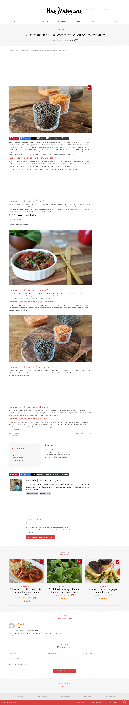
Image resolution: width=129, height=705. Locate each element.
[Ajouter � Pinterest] (89, 87)
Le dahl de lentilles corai (18, 219)
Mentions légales (80, 702)
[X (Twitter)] (45, 503)
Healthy (112, 21)
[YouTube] (84, 503)
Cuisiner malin (64, 30)
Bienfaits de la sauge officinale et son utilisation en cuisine (64, 590)
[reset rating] (21, 664)
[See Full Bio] (37, 489)
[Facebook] (32, 503)
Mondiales (62, 21)
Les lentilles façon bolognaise (20, 224)
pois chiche (18, 164)
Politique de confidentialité (96, 702)
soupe (65, 147)
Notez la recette (14, 664)
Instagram (20, 697)
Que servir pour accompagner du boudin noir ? (103, 590)
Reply (37, 630)
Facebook (66, 697)
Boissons (79, 21)
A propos (117, 702)
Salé (29, 21)
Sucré (15, 21)
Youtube (43, 697)
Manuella (72, 40)
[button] (117, 9)
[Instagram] (58, 503)
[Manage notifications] (124, 700)
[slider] (26, 601)
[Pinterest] (71, 503)
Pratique (96, 21)
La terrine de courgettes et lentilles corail (24, 222)
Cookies (109, 702)
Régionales (44, 21)
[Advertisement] (64, 69)
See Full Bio (31, 489)
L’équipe (125, 702)
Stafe (14, 702)
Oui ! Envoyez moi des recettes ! (40, 537)
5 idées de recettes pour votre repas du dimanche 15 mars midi (26, 592)
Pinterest (111, 697)
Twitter (88, 697)
